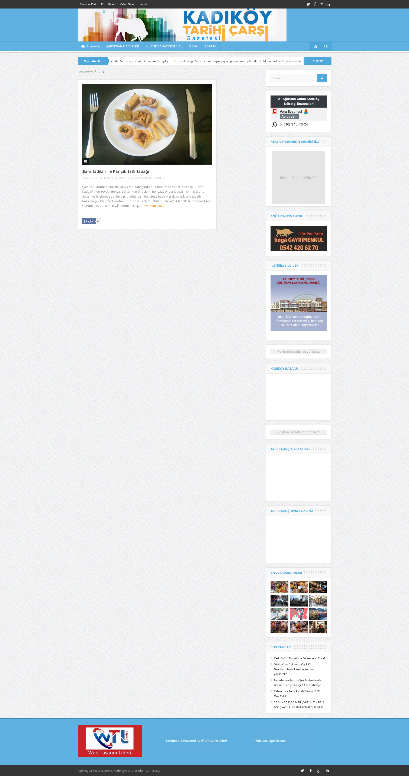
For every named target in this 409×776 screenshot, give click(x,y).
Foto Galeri (108, 4)
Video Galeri (127, 4)
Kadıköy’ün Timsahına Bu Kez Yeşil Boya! (299, 658)
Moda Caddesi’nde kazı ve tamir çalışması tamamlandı (262, 61)
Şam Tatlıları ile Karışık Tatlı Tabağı (115, 171)
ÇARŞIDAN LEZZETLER (151, 178)
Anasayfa (93, 46)
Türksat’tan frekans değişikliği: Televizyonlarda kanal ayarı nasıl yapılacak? (294, 669)
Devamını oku (153, 206)
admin (94, 178)
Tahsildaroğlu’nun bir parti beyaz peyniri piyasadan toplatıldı (180, 61)
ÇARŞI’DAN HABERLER (122, 46)
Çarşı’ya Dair (88, 4)
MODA (193, 46)
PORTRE (210, 46)
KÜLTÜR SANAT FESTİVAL (163, 46)
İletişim (144, 4)
